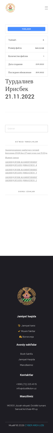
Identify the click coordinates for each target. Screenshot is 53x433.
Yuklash (26, 29)
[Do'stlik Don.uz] (10, 8)
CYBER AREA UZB (34, 425)
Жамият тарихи (12, 157)
